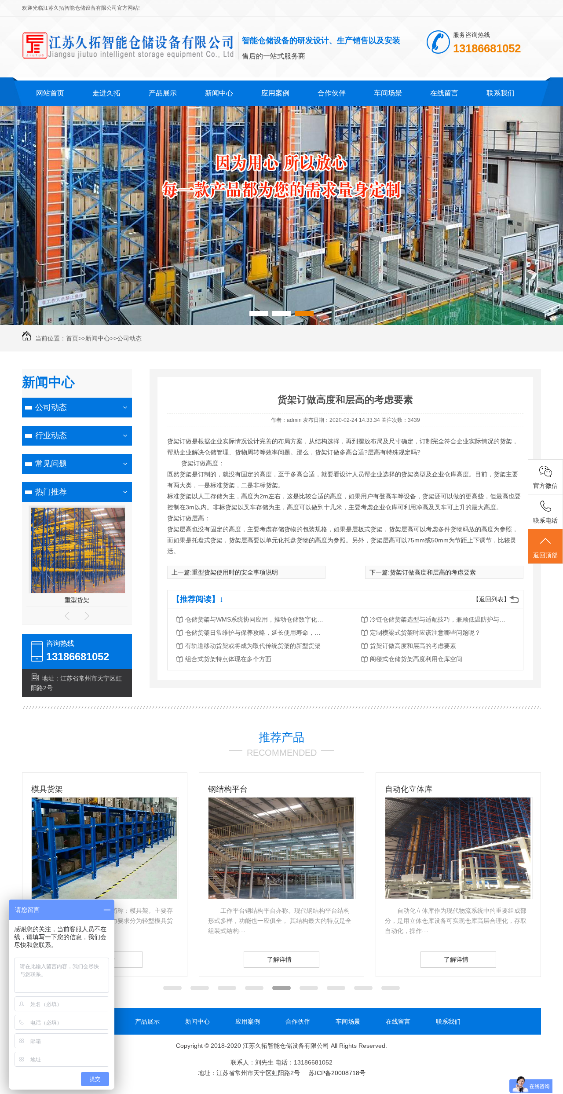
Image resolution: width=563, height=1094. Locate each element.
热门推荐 (51, 491)
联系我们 (500, 93)
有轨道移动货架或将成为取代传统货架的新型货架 (253, 645)
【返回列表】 (491, 599)
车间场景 (388, 93)
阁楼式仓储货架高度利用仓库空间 (416, 658)
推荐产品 (281, 737)
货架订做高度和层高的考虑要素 (433, 572)
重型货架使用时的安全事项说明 (235, 572)
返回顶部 (545, 555)
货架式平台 (404, 789)
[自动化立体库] (281, 896)
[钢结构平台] (104, 896)
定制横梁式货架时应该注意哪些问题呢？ (425, 632)
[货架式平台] (457, 896)
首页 (72, 338)
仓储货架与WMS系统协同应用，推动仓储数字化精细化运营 (255, 619)
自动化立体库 (232, 789)
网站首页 (50, 93)
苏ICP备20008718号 (337, 1072)
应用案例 (275, 93)
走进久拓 (106, 93)
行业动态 (51, 435)
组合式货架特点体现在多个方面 (228, 658)
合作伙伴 (332, 93)
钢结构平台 (51, 789)
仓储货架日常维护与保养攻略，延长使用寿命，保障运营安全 (255, 632)
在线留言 (444, 93)
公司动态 (129, 338)
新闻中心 (219, 93)
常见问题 (51, 463)
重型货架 (77, 600)
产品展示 (163, 93)
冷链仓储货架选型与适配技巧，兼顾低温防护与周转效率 (440, 619)
